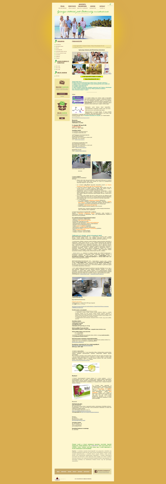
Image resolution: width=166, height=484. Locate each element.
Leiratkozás (62, 96)
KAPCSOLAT (95, 445)
